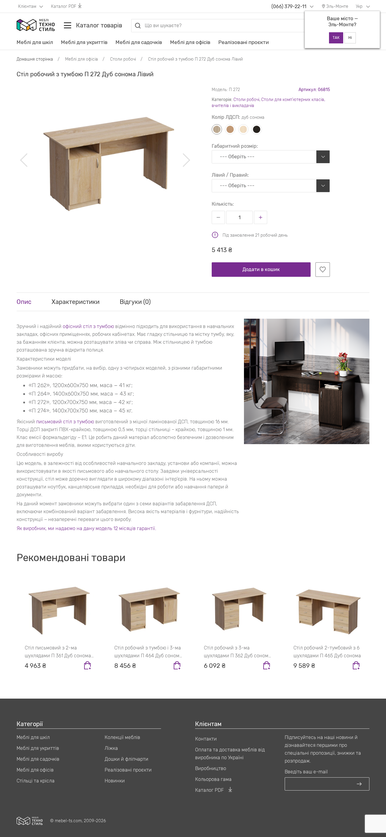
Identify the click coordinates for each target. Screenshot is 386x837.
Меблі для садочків (138, 42)
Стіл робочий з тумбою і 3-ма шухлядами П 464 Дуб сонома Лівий (148, 652)
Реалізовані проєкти (243, 42)
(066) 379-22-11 (288, 6)
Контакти (206, 739)
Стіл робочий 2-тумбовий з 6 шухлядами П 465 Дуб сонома (327, 652)
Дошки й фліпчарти (126, 759)
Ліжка (111, 748)
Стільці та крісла (36, 781)
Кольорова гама (213, 779)
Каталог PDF (63, 6)
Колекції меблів (122, 737)
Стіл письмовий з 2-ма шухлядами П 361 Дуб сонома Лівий (58, 652)
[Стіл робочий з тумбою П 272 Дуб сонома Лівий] (105, 160)
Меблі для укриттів (84, 42)
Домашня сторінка (35, 59)
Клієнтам (27, 6)
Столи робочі (246, 99)
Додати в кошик (261, 269)
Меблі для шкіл (35, 42)
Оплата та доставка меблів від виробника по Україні (230, 753)
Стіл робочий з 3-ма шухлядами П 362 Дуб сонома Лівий (237, 652)
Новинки (115, 781)
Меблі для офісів (190, 42)
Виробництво (210, 768)
